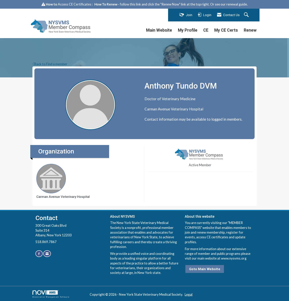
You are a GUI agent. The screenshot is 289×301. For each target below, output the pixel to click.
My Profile (187, 30)
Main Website (159, 30)
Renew (250, 30)
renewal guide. (237, 4)
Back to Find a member (50, 64)
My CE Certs (226, 30)
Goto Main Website (204, 269)
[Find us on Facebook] (39, 253)
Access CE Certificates (74, 4)
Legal (188, 294)
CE (205, 30)
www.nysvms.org (234, 258)
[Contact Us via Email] (47, 253)
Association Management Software (50, 297)
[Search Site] (247, 15)
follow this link (130, 4)
